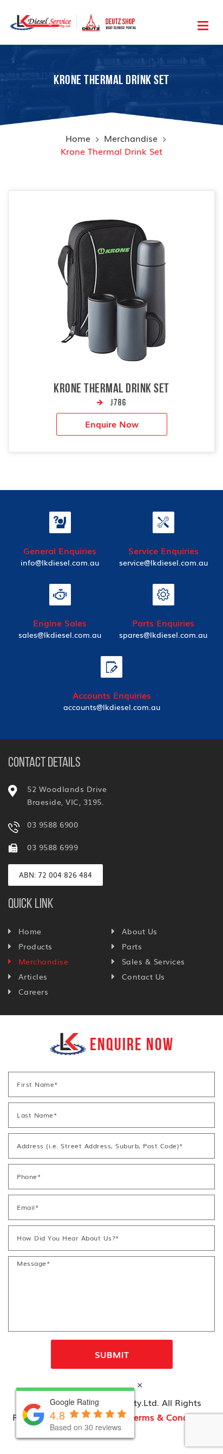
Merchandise (131, 138)
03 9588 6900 (52, 824)
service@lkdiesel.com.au (163, 562)
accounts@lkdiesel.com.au (111, 706)
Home (77, 138)
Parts (132, 946)
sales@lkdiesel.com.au (59, 634)
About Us (140, 931)
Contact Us (143, 976)
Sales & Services (153, 961)
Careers (33, 991)
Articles (33, 976)
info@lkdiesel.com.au (60, 562)
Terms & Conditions (170, 1416)
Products (35, 946)
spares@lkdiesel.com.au (163, 634)
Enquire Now (112, 423)
